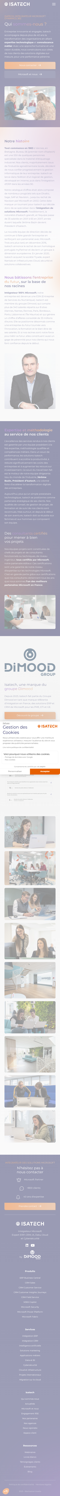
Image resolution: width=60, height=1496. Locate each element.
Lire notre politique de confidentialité (18, 747)
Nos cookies (10, 760)
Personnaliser (15, 771)
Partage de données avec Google (19, 757)
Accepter (45, 771)
